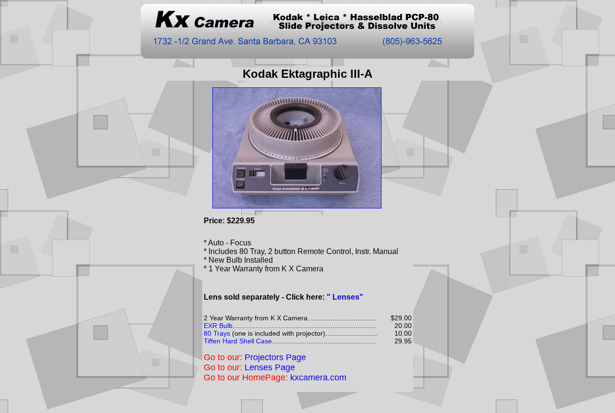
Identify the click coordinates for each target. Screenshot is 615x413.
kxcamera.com (318, 377)
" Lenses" (345, 297)
